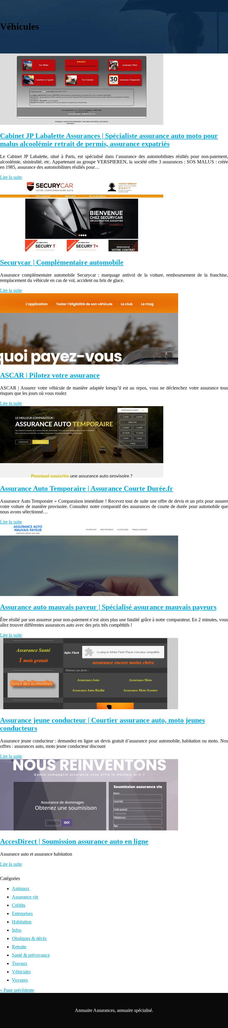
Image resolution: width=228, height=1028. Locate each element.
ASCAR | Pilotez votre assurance (50, 375)
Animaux (20, 888)
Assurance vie (25, 896)
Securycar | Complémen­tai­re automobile (62, 262)
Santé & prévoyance (31, 955)
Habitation (21, 921)
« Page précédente (17, 990)
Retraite (19, 946)
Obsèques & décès (29, 938)
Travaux (19, 963)
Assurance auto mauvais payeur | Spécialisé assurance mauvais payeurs (108, 607)
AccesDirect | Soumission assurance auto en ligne (74, 841)
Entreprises (22, 913)
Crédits (18, 905)
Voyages (20, 980)
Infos (16, 930)
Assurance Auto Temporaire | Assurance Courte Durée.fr (86, 488)
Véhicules (21, 971)
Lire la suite (11, 177)
